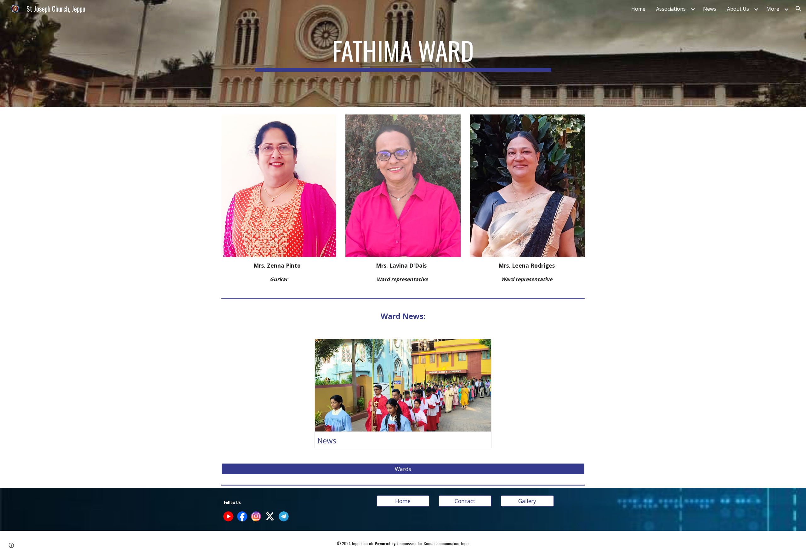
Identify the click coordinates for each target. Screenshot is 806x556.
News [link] (709, 8)
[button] (798, 8)
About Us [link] (738, 8)
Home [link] (638, 8)
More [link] (772, 8)
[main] (402, 53)
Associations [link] (671, 8)
